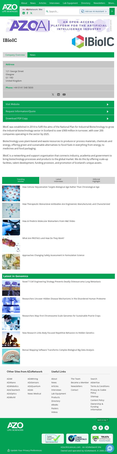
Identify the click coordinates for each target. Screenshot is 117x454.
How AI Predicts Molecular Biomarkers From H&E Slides (48, 221)
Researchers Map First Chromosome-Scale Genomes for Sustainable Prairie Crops (61, 315)
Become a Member (80, 382)
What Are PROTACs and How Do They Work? (43, 238)
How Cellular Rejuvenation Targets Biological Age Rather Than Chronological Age (60, 187)
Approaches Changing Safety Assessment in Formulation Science (53, 255)
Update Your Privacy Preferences (26, 450)
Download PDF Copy (17, 118)
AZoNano (11, 382)
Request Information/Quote (21, 111)
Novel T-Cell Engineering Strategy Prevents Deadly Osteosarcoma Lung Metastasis (61, 281)
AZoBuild (11, 397)
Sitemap (94, 396)
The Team (75, 378)
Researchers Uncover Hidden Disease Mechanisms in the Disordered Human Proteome (64, 298)
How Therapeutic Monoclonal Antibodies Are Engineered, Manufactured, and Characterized (66, 204)
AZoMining (33, 378)
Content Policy (97, 400)
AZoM (9, 378)
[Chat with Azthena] (110, 448)
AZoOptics (12, 393)
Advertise (95, 382)
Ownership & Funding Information (97, 406)
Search (94, 378)
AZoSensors (33, 382)
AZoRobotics (13, 386)
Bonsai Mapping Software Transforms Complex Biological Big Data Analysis (58, 350)
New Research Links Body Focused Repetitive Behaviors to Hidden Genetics (58, 332)
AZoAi (30, 390)
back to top (102, 420)
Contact (74, 390)
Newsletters (76, 386)
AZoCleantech (13, 390)
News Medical (34, 393)
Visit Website (13, 104)
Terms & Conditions (100, 386)
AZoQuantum (34, 386)
